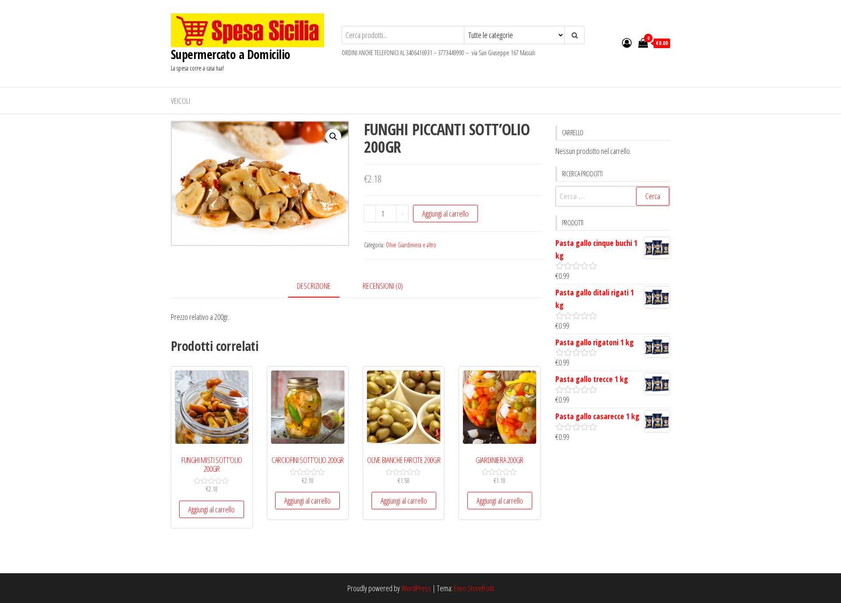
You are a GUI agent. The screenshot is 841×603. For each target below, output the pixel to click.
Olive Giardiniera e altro (411, 245)
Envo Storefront (474, 588)
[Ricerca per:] (613, 196)
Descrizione (314, 285)
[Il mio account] (627, 42)
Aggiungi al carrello (445, 213)
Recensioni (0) (383, 285)
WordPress (416, 588)
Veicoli (180, 100)
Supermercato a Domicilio (230, 54)
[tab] (320, 286)
